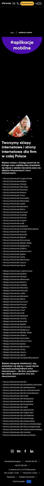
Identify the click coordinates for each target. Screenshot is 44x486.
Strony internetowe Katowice (15, 207)
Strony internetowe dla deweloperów (19, 388)
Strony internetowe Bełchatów (16, 260)
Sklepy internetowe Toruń (14, 310)
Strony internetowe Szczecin (15, 212)
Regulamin (11, 477)
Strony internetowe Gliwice (15, 249)
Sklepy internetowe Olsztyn (15, 277)
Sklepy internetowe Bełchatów (16, 347)
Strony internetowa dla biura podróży (19, 435)
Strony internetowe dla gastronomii (18, 410)
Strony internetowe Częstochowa (17, 179)
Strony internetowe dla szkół (15, 407)
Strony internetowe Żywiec (14, 254)
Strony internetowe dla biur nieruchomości (21, 390)
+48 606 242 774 (31, 461)
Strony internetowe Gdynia (14, 221)
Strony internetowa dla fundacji (17, 432)
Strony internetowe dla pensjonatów (19, 421)
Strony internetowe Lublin (14, 204)
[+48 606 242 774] (17, 3)
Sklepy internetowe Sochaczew (16, 327)
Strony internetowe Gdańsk (15, 215)
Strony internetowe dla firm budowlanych (21, 393)
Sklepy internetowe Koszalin (15, 321)
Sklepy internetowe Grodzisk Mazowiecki (20, 358)
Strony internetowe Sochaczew (16, 240)
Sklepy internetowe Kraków (14, 274)
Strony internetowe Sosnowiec (16, 198)
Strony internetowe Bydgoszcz (16, 246)
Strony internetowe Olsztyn (15, 184)
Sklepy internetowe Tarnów (15, 319)
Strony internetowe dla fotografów (18, 404)
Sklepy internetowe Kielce (14, 299)
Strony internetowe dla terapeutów (18, 399)
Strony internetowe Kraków (14, 181)
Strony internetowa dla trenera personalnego (22, 430)
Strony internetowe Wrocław (15, 187)
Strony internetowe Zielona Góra (17, 251)
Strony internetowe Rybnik (14, 237)
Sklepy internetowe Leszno (14, 352)
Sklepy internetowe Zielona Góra (17, 341)
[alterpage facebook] (25, 451)
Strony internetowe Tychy (14, 257)
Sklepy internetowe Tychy (14, 349)
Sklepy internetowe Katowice (15, 296)
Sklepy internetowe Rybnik (14, 324)
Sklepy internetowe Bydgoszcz (16, 330)
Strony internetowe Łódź (13, 223)
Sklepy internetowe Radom (15, 282)
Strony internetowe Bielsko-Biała (17, 243)
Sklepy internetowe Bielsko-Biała (17, 333)
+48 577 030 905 (20, 465)
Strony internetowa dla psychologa (18, 418)
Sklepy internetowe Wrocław (15, 288)
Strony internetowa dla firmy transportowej (21, 427)
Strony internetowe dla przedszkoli (18, 402)
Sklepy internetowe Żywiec (14, 344)
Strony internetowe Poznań (14, 218)
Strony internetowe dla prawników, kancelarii (22, 385)
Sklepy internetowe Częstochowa (17, 271)
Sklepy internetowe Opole (14, 355)
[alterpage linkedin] (32, 451)
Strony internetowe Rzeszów (15, 190)
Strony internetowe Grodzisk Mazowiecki (20, 229)
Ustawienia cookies (30, 473)
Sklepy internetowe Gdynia (15, 307)
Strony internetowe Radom (14, 193)
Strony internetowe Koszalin (15, 235)
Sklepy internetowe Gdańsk (15, 285)
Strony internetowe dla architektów (18, 416)
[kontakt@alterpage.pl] (13, 3)
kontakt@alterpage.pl (13, 461)
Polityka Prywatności (26, 477)
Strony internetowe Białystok (15, 226)
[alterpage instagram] (12, 451)
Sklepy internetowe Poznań (15, 305)
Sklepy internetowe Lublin (14, 293)
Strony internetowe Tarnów (14, 232)
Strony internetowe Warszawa (16, 201)
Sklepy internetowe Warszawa (16, 279)
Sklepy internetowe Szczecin (15, 302)
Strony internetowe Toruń (14, 195)
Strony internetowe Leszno (14, 263)
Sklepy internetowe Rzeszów (15, 291)
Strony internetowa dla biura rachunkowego (22, 424)
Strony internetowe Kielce (14, 209)
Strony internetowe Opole (14, 265)
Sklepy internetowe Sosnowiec (16, 338)
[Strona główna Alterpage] (6, 3)
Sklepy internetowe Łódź (13, 313)
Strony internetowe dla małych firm (18, 413)
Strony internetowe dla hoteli (15, 396)
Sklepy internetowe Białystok (15, 316)
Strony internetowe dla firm (15, 382)
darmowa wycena (27, 3)
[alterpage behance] (19, 451)
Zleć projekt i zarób (11, 473)
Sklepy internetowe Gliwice (15, 335)
